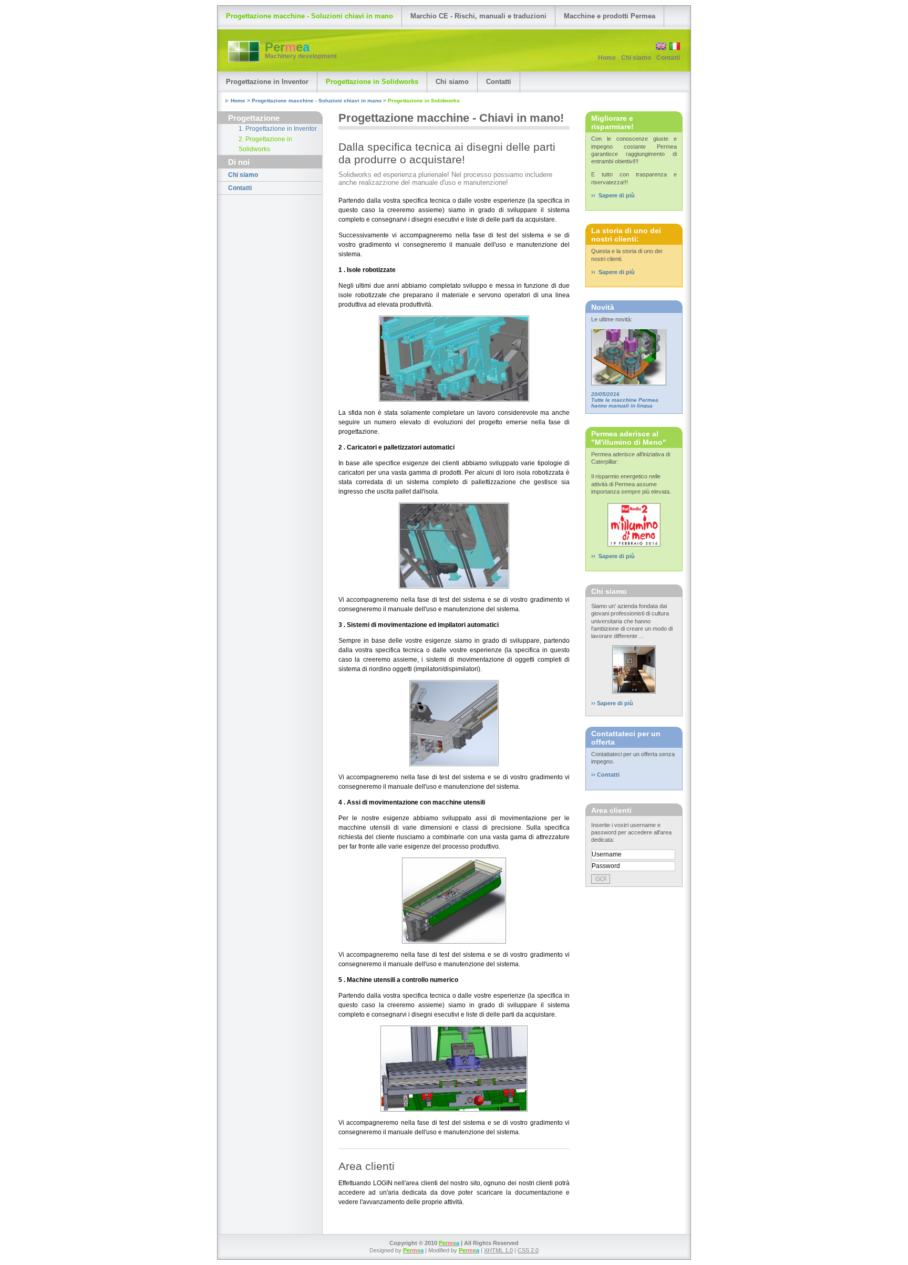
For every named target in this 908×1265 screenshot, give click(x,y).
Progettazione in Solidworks (372, 82)
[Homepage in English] (660, 48)
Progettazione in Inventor (267, 82)
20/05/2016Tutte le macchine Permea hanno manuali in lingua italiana (624, 389)
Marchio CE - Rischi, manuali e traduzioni (478, 16)
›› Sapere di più (613, 195)
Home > (241, 100)
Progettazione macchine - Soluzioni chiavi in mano (309, 16)
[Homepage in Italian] (674, 48)
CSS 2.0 (528, 1250)
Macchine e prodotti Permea (609, 16)
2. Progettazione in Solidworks (265, 144)
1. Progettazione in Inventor (278, 129)
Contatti (668, 57)
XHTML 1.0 (498, 1250)
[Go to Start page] (244, 51)
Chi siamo (636, 57)
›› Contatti (605, 774)
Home (607, 57)
